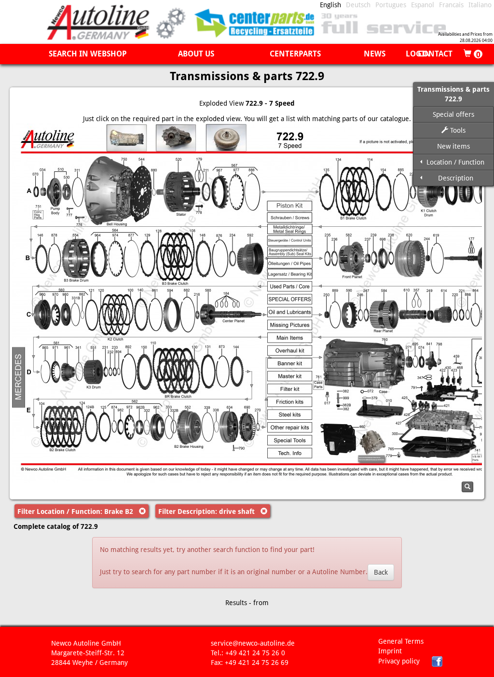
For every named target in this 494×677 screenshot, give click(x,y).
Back (381, 572)
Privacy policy (399, 661)
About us (196, 53)
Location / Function (455, 162)
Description (455, 178)
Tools (457, 130)
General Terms (401, 641)
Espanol (422, 5)
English (330, 5)
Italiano (480, 5)
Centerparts (295, 53)
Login (418, 53)
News (374, 53)
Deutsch (358, 5)
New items (453, 146)
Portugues (390, 5)
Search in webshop (88, 53)
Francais (451, 5)
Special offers (453, 114)
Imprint (390, 651)
